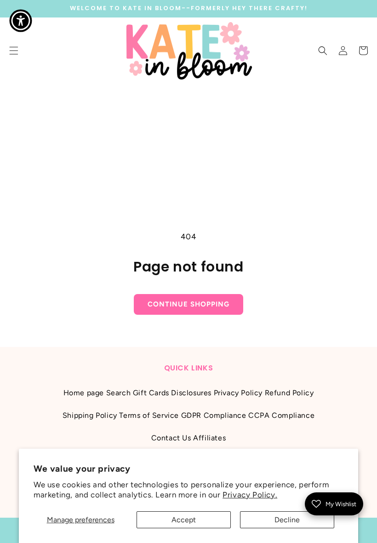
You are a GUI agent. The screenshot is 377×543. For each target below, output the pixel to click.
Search (118, 392)
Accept (183, 519)
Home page (83, 392)
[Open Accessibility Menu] (20, 20)
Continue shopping (188, 304)
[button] (323, 50)
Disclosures (191, 392)
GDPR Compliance (213, 415)
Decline (287, 519)
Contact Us (171, 437)
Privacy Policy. (250, 494)
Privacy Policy (238, 392)
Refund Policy (289, 392)
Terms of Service (149, 415)
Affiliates (209, 437)
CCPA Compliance (281, 415)
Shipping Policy (90, 415)
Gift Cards (151, 392)
